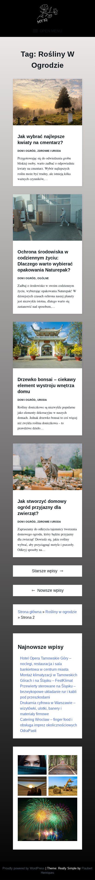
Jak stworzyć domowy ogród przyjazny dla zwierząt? (42, 507)
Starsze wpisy (44, 571)
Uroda (42, 399)
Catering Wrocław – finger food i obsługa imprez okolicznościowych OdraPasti (48, 725)
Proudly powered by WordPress (24, 868)
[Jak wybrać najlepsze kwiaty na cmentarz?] (47, 102)
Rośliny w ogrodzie (61, 612)
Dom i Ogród (27, 150)
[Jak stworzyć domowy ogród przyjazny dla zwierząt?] (47, 466)
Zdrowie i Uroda (49, 150)
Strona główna (30, 612)
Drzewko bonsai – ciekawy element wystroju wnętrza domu (47, 385)
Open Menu (50, 31)
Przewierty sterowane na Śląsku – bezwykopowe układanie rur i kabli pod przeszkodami (48, 691)
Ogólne (43, 278)
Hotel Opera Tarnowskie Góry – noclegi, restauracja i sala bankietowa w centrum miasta (45, 663)
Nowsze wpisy (50, 590)
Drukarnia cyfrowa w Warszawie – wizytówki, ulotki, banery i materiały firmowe (47, 708)
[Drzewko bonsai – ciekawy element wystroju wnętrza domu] (47, 345)
